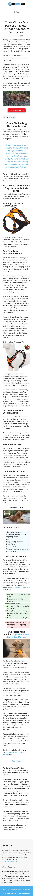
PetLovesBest (12, 893)
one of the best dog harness (19, 587)
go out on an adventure (14, 78)
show (12, 117)
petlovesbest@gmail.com (12, 861)
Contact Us (26, 889)
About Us (6, 889)
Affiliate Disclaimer (16, 889)
